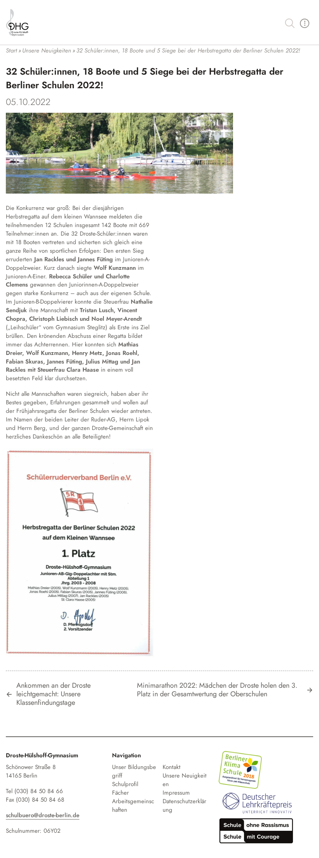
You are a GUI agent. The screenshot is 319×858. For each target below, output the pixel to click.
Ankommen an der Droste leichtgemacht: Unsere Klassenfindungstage (53, 694)
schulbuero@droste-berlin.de (42, 815)
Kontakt (172, 767)
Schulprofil (125, 784)
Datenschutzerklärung (184, 805)
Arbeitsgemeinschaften (133, 805)
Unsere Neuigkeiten (185, 779)
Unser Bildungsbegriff (134, 771)
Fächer (120, 792)
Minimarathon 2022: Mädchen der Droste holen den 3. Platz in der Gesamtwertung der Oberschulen (217, 690)
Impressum (176, 792)
